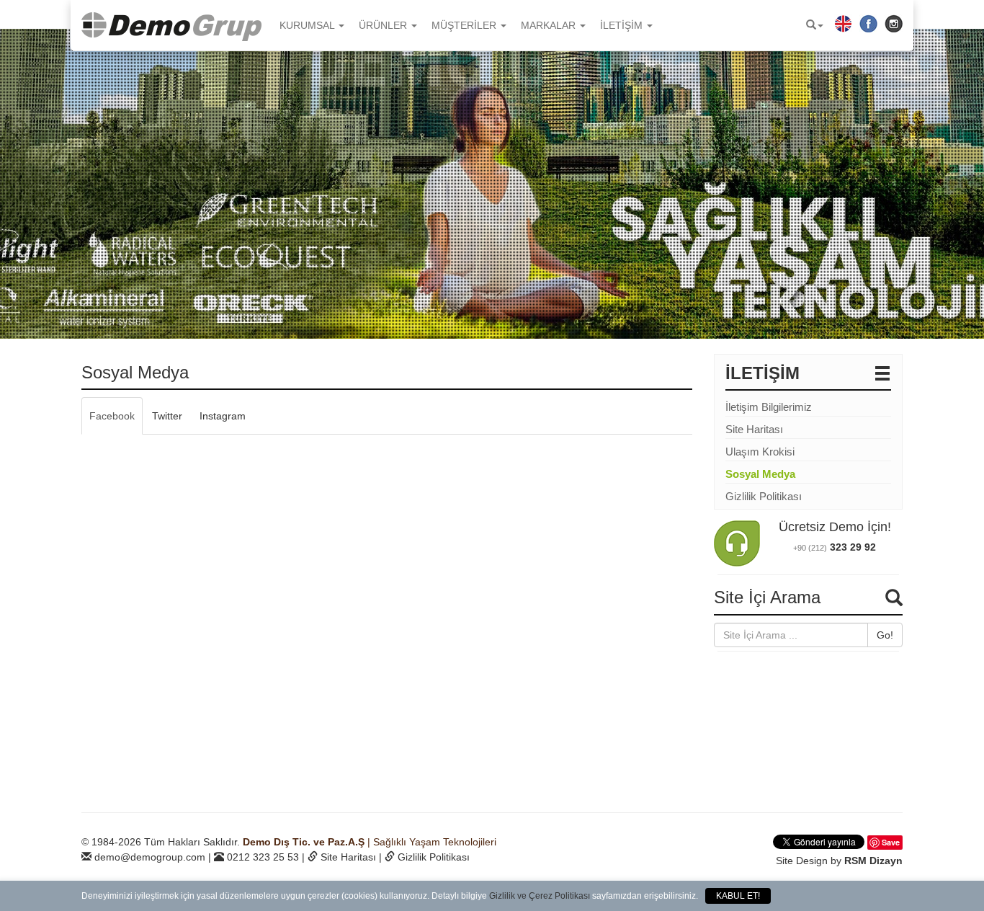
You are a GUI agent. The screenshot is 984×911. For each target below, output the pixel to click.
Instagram (223, 416)
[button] (815, 25)
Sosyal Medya (760, 474)
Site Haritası (754, 429)
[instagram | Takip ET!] (893, 23)
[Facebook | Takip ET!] (868, 23)
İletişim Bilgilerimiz (768, 407)
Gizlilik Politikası (763, 496)
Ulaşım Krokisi (760, 451)
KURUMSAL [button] (308, 25)
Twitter (167, 416)
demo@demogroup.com (149, 857)
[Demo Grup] (175, 25)
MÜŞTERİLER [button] (465, 25)
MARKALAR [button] (549, 25)
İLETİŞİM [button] (622, 25)
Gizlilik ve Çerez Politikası (539, 896)
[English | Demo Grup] (843, 23)
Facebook (112, 416)
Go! (885, 635)
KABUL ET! (738, 896)
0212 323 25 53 (263, 857)
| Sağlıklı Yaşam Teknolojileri (369, 842)
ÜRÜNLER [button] (384, 25)
